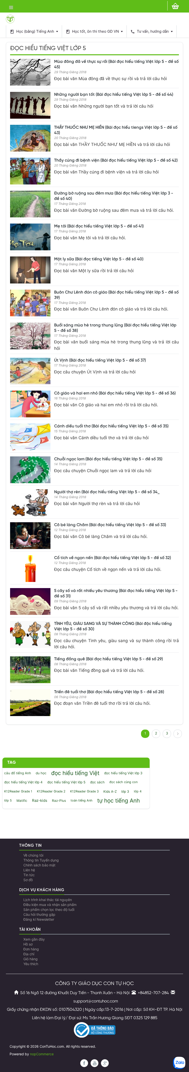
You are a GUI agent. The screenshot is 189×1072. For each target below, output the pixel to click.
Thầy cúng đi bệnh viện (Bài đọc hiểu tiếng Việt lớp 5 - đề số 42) (116, 160)
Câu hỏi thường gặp (39, 915)
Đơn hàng (31, 949)
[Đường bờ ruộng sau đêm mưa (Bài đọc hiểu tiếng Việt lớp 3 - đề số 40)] (30, 204)
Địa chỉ (28, 954)
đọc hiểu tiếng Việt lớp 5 (66, 782)
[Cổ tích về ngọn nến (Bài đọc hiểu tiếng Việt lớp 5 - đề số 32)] (30, 568)
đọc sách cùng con (123, 782)
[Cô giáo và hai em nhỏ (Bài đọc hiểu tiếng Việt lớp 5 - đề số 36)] (30, 404)
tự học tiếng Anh (118, 800)
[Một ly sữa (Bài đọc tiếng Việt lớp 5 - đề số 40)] (30, 269)
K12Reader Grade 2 (51, 791)
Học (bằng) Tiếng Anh (32, 31)
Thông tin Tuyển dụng (41, 860)
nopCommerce (42, 1054)
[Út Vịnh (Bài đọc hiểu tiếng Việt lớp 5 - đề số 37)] (30, 371)
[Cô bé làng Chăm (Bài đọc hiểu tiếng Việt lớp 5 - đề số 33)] (30, 535)
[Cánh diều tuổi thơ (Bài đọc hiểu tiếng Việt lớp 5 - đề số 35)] (30, 436)
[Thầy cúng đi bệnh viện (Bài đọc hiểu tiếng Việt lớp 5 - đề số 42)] (30, 171)
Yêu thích (30, 964)
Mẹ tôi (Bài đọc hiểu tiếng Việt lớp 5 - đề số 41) (99, 226)
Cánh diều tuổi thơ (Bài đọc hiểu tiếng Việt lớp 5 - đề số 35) (111, 426)
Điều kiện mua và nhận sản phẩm (50, 905)
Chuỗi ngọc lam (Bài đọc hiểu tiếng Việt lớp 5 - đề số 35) (108, 459)
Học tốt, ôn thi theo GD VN (93, 31)
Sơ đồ (28, 880)
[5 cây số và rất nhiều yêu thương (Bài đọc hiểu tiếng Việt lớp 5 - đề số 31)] (30, 601)
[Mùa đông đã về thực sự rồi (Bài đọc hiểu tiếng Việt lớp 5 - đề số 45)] (30, 72)
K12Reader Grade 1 (18, 791)
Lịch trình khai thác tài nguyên (47, 900)
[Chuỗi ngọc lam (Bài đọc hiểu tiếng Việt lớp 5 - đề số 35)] (30, 469)
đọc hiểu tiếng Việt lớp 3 (123, 773)
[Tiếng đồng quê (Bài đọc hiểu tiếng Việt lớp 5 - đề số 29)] (30, 669)
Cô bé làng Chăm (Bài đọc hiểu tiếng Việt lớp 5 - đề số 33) (110, 525)
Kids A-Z (110, 791)
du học (41, 773)
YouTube (94, 1063)
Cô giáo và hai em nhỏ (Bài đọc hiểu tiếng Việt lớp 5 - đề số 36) (115, 393)
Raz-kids (39, 800)
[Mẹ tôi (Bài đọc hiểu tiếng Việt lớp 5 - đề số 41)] (30, 237)
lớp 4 (138, 791)
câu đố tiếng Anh (17, 773)
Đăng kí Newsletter (38, 919)
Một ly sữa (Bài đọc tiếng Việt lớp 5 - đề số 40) (98, 259)
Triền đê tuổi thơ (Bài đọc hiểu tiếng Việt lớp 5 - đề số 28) (109, 692)
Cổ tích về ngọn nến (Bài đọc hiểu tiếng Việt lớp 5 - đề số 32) (112, 558)
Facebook (84, 1063)
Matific (21, 801)
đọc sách (97, 782)
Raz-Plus (59, 801)
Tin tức (29, 875)
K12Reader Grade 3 (84, 791)
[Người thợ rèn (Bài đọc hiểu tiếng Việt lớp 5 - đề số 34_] (30, 502)
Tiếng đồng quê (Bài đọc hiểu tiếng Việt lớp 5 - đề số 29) (108, 659)
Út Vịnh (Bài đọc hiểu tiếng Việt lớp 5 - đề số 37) (100, 360)
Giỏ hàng (30, 959)
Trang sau (177, 734)
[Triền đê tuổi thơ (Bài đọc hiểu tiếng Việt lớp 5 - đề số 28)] (30, 702)
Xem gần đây (34, 939)
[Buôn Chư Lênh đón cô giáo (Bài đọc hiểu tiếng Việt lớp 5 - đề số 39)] (30, 303)
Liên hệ (29, 870)
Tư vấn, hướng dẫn (150, 31)
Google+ (105, 1063)
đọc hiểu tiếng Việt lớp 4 (23, 782)
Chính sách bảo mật (39, 865)
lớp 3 (125, 791)
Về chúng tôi (33, 855)
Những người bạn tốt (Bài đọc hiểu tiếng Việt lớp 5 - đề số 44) (113, 94)
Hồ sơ (27, 944)
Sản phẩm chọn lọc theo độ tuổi (48, 910)
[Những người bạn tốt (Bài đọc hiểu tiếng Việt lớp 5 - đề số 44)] (30, 105)
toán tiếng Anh (82, 800)
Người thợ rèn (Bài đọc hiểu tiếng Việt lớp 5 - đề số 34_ (107, 492)
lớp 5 (8, 800)
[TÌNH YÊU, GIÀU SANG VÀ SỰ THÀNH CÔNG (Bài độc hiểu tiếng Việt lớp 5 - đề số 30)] (30, 634)
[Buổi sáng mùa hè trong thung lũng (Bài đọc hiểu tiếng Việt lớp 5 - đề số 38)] (30, 336)
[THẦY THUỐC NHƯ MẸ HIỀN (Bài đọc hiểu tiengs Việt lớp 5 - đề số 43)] (30, 138)
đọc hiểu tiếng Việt (75, 773)
